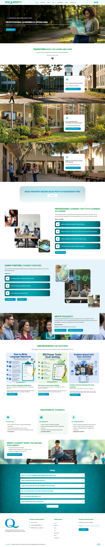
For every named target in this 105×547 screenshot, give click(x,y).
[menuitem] (37, 2)
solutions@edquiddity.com (36, 525)
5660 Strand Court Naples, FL (37, 527)
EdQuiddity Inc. (8, 544)
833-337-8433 (34, 522)
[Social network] (95, 2)
